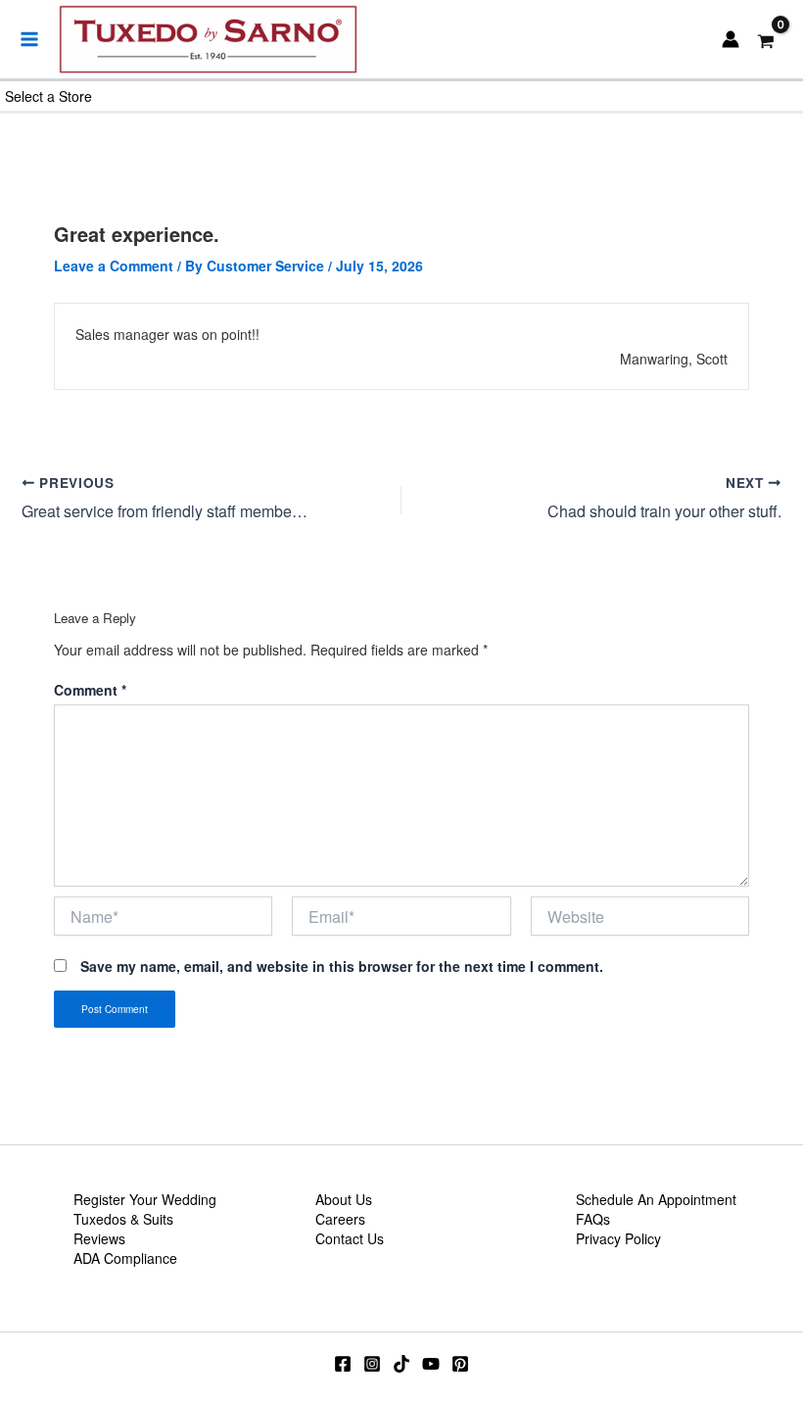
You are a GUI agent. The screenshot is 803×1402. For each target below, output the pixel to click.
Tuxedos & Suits (123, 1219)
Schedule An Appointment (656, 1199)
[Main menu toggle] (29, 39)
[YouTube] (431, 1364)
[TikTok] (401, 1364)
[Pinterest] (460, 1364)
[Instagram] (372, 1364)
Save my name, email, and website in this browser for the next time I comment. (341, 966)
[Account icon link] (730, 39)
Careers (340, 1219)
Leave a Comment (113, 265)
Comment (90, 690)
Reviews (99, 1238)
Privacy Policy (618, 1238)
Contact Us (349, 1238)
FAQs (593, 1219)
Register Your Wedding (144, 1199)
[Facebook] (343, 1364)
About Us (343, 1199)
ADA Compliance (125, 1258)
